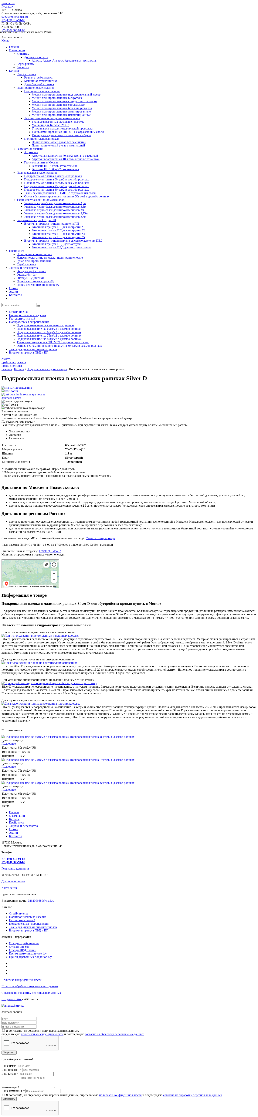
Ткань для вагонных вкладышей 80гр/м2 (58, 121)
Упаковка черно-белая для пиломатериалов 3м (54, 210)
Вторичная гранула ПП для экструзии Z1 (58, 227)
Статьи (13, 288)
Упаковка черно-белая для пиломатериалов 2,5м (55, 216)
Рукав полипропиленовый (34, 261)
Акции (13, 291)
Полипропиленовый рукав (41, 138)
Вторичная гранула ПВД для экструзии (57, 244)
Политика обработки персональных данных (30, 986)
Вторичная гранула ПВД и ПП (36, 220)
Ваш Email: (10, 1073)
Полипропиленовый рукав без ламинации (59, 142)
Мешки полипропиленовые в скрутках (57, 97)
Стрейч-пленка (26, 264)
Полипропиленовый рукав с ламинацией (58, 145)
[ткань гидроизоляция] (17, 387)
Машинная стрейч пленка (40, 80)
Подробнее (9, 743)
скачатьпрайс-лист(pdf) (14, 364)
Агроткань (31, 152)
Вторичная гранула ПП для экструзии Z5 (58, 237)
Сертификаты (25, 63)
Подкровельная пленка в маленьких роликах (53, 176)
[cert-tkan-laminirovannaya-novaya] (23, 394)
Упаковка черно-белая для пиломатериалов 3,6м (55, 203)
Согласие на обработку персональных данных (31, 992)
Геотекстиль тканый (30, 148)
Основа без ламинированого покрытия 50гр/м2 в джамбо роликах (66, 196)
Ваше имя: (9, 1065)
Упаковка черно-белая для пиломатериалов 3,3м (55, 206)
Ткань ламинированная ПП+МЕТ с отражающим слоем (68, 131)
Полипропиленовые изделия (35, 87)
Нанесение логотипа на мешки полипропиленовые (50, 257)
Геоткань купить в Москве (41, 162)
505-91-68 (27, 31)
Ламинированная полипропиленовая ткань (52, 118)
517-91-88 (13, 20)
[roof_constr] (10, 391)
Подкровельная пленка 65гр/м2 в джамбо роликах (56, 182)
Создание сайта (12, 999)
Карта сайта (9, 887)
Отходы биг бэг (27, 274)
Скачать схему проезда (100, 538)
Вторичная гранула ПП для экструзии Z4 (58, 233)
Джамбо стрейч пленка (39, 84)
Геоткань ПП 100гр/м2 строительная (55, 169)
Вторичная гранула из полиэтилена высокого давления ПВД (63, 240)
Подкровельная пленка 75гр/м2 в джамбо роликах (56, 186)
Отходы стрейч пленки (31, 271)
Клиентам (23, 53)
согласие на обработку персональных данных (114, 1034)
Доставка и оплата (36, 57)
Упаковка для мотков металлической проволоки (62, 128)
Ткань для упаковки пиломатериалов (40, 199)
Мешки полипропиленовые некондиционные (61, 114)
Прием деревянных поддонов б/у (38, 284)
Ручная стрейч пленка (38, 77)
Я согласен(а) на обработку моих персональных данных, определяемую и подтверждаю (113, 1095)
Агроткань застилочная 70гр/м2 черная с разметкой (65, 155)
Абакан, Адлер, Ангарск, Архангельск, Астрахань (64, 60)
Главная (14, 47)
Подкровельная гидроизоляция (37, 172)
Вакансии (23, 67)
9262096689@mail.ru (15, 16)
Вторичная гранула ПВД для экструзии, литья (61, 247)
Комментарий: (11, 1087)
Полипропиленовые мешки (42, 91)
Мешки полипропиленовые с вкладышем (58, 104)
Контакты (15, 295)
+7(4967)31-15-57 (50, 551)
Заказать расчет (11, 397)
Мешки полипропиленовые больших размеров (62, 108)
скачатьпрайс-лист (9, 360)
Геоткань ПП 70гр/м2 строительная (54, 165)
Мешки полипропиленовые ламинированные (61, 111)
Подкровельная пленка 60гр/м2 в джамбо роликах (56, 179)
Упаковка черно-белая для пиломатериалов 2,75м (56, 213)
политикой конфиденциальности (42, 1034)
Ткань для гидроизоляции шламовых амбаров (61, 135)
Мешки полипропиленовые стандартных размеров (64, 101)
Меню (5, 40)
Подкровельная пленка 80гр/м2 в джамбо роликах (56, 189)
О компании (17, 50)
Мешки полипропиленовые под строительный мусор (66, 94)
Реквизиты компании (15, 868)
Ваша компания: (13, 1090)
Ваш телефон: (12, 1069)
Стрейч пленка (26, 74)
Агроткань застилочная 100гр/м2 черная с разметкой (66, 159)
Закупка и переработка (24, 267)
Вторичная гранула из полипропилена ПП (51, 223)
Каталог (14, 70)
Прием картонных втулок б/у (35, 281)
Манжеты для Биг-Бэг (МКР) (50, 125)
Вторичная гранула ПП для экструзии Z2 (58, 230)
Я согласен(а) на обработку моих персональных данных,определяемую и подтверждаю (73, 1032)
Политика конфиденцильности (22, 979)
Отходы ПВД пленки (30, 278)
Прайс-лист (16, 250)
